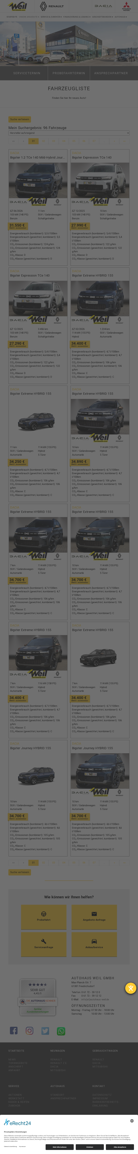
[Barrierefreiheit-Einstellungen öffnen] (130, 988)
